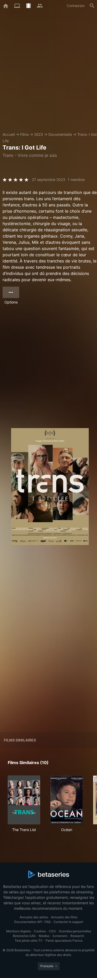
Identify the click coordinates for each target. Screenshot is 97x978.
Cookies (40, 931)
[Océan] (66, 799)
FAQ (47, 922)
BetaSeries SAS (24, 936)
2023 (38, 134)
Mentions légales (18, 931)
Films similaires (20, 740)
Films (24, 134)
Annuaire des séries (34, 917)
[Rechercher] (92, 5)
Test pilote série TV (28, 940)
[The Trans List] (24, 799)
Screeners (60, 936)
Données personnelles (75, 931)
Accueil (9, 134)
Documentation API (28, 922)
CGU (52, 931)
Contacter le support (68, 922)
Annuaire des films (64, 917)
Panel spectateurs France (64, 940)
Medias (44, 936)
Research (77, 936)
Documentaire (60, 134)
